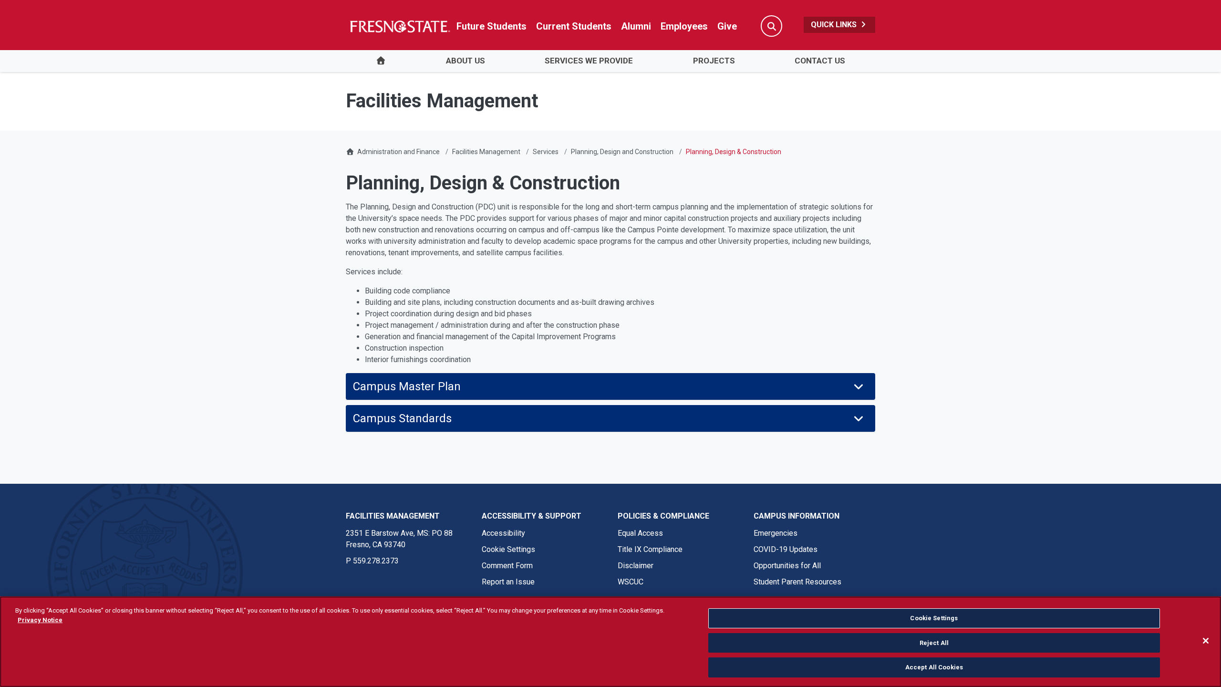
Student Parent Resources (797, 581)
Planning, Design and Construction (622, 152)
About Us (465, 60)
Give (727, 26)
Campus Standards (402, 418)
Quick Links (835, 24)
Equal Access (640, 533)
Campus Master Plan (407, 386)
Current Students (573, 26)
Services (546, 152)
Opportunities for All (787, 565)
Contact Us (820, 60)
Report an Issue (508, 581)
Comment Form (507, 565)
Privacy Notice (40, 620)
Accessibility (503, 533)
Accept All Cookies (934, 667)
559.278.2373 (376, 560)
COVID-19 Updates (785, 549)
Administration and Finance (398, 152)
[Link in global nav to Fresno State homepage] (399, 26)
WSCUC (630, 581)
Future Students (491, 26)
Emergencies (775, 533)
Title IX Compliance (650, 549)
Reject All (934, 642)
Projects (714, 60)
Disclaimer (635, 565)
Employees (684, 26)
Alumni (636, 26)
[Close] (1205, 640)
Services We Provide (589, 60)
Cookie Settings (508, 549)
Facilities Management (486, 152)
